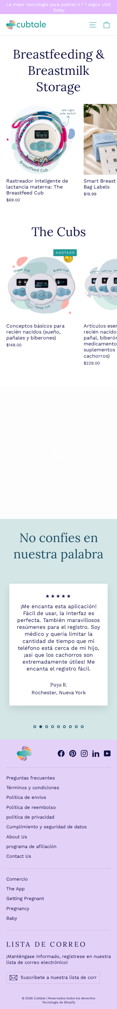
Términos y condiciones (32, 787)
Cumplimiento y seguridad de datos (46, 827)
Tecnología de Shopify (58, 1002)
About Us (16, 837)
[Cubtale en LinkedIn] (95, 753)
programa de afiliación (31, 846)
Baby (11, 918)
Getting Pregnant (25, 898)
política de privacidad (30, 817)
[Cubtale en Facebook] (61, 753)
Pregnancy (17, 908)
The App (15, 889)
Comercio (17, 879)
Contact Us (18, 856)
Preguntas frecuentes (30, 778)
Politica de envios (26, 797)
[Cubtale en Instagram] (84, 753)
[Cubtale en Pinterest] (72, 753)
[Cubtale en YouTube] (107, 753)
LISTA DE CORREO (46, 944)
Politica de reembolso (31, 807)
